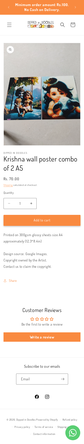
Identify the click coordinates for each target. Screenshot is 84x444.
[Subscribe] (63, 379)
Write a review (42, 337)
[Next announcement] (75, 7)
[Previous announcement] (9, 7)
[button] (9, 25)
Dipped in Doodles (26, 419)
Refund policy (70, 419)
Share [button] (13, 281)
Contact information (44, 434)
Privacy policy (22, 427)
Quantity (9, 192)
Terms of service (44, 427)
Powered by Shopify (47, 419)
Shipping (8, 184)
